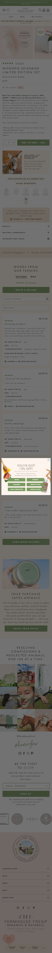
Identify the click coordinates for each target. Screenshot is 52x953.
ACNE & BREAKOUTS (16, 489)
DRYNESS (35, 479)
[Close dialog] (49, 459)
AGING (16, 479)
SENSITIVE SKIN (35, 484)
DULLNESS (16, 484)
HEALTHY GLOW (35, 489)
